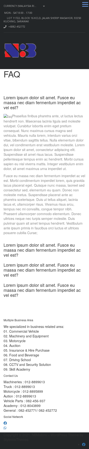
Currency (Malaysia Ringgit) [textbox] (23, 6)
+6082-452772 (16, 26)
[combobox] (25, 6)
